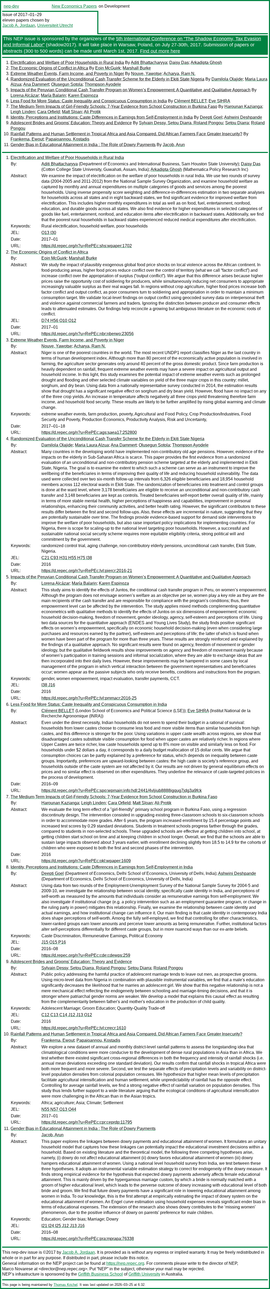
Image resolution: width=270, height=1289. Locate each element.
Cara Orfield (48, 112)
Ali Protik (92, 112)
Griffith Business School (100, 1274)
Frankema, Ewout (27, 139)
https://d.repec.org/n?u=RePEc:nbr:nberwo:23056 (87, 333)
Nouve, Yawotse (146, 73)
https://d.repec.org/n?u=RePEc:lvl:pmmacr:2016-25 (89, 698)
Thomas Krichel (66, 1285)
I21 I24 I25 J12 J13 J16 (63, 1225)
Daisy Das (179, 62)
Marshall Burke (137, 68)
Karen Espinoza (83, 95)
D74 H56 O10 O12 (58, 320)
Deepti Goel (211, 117)
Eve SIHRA (219, 101)
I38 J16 (48, 685)
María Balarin (53, 95)
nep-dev (11, 6)
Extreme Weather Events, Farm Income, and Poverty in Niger (67, 73)
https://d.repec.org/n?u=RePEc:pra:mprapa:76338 (87, 1238)
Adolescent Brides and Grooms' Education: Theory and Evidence (71, 123)
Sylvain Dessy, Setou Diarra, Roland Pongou (181, 123)
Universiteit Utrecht (55, 25)
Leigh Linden (23, 112)
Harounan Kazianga (243, 106)
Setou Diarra (237, 123)
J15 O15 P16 (53, 942)
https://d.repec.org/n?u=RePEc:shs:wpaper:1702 (86, 246)
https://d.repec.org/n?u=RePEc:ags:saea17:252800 (89, 432)
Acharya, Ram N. (179, 73)
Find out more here (160, 51)
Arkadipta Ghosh (206, 62)
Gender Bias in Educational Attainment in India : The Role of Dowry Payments (83, 144)
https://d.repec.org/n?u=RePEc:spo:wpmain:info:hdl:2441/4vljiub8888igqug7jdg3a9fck (121, 790)
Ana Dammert (36, 84)
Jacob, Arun (174, 144)
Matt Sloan (72, 112)
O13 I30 (48, 232)
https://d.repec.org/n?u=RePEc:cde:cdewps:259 (85, 955)
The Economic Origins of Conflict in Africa (49, 68)
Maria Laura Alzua (92, 445)
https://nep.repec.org (125, 1263)
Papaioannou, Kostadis (67, 139)
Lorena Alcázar (25, 95)
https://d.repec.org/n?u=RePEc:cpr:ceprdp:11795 (86, 1122)
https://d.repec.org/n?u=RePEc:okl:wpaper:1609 (86, 861)
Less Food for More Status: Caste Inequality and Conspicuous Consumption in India (89, 101)
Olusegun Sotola (67, 84)
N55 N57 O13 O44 (58, 1109)
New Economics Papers (74, 6)
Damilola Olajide (227, 79)
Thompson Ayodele (103, 84)
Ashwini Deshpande (243, 117)
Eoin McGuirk (107, 68)
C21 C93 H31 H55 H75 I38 (66, 558)
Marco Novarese (17, 1269)
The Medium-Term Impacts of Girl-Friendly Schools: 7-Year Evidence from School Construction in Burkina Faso (114, 106)
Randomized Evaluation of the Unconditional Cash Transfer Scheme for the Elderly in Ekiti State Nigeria (107, 79)
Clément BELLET (190, 101)
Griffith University (144, 1274)
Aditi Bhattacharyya (149, 62)
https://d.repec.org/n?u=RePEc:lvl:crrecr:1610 (83, 1028)
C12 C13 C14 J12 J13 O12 (66, 1015)
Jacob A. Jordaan (18, 25)
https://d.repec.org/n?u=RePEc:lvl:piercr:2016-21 (86, 570)
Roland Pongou (168, 968)
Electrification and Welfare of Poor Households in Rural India (67, 62)
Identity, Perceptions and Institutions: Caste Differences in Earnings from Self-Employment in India (102, 117)
